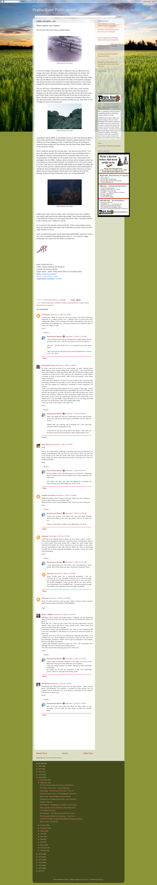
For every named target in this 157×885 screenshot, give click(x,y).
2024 (41, 766)
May (42, 839)
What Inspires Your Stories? (49, 821)
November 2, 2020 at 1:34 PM (61, 683)
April (42, 842)
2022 (41, 772)
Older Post (88, 753)
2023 (41, 769)
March (42, 845)
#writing (64, 303)
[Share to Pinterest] (79, 300)
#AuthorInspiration (48, 303)
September (44, 828)
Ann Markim (46, 683)
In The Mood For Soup (47, 810)
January (43, 850)
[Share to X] (75, 300)
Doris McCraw (41, 305)
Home (65, 753)
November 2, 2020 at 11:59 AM (59, 598)
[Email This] (71, 300)
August (42, 831)
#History (57, 303)
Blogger (100, 879)
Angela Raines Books (49, 274)
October (43, 825)
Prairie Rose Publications (54, 10)
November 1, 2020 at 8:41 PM (75, 470)
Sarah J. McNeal (47, 614)
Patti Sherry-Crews (48, 365)
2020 (41, 777)
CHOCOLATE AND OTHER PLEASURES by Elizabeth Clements (61, 819)
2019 (41, 854)
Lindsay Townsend (48, 495)
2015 (41, 865)
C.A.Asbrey (46, 314)
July (41, 833)
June (42, 836)
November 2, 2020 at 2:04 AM (66, 495)
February (43, 848)
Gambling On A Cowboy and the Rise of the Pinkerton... (58, 799)
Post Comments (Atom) (53, 758)
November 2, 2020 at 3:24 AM (59, 536)
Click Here (58, 279)
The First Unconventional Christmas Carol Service (57, 785)
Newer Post (41, 753)
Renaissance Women (54, 336)
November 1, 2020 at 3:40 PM (66, 365)
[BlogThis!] (73, 300)
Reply (43, 328)
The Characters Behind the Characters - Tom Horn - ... (58, 816)
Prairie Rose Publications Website (109, 146)
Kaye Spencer (47, 444)
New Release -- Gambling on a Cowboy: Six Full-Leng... (59, 805)
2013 (41, 871)
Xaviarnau (85, 879)
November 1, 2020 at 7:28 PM (62, 444)
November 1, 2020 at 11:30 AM (75, 336)
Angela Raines (84, 303)
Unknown (45, 536)
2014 (41, 868)
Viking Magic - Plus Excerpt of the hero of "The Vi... (57, 791)
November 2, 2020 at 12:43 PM (64, 614)
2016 (41, 862)
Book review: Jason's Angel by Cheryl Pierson (55, 796)
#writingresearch (73, 303)
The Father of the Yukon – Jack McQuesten (54, 788)
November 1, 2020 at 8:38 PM (75, 413)
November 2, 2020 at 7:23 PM (75, 658)
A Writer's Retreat (46, 802)
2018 (41, 857)
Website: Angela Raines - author (47, 276)
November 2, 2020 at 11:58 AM (65, 573)
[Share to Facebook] (77, 300)
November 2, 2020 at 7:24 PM (75, 703)
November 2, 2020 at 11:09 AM (75, 513)
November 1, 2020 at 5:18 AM (60, 314)
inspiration (50, 305)
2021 (41, 774)
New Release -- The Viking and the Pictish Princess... (58, 813)
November (44, 782)
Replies (46, 332)
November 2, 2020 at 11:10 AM (75, 562)
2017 (41, 860)
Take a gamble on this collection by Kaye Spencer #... (58, 807)
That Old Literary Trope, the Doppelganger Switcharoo (58, 793)
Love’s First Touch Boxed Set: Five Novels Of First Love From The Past (108, 64)
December (44, 780)
